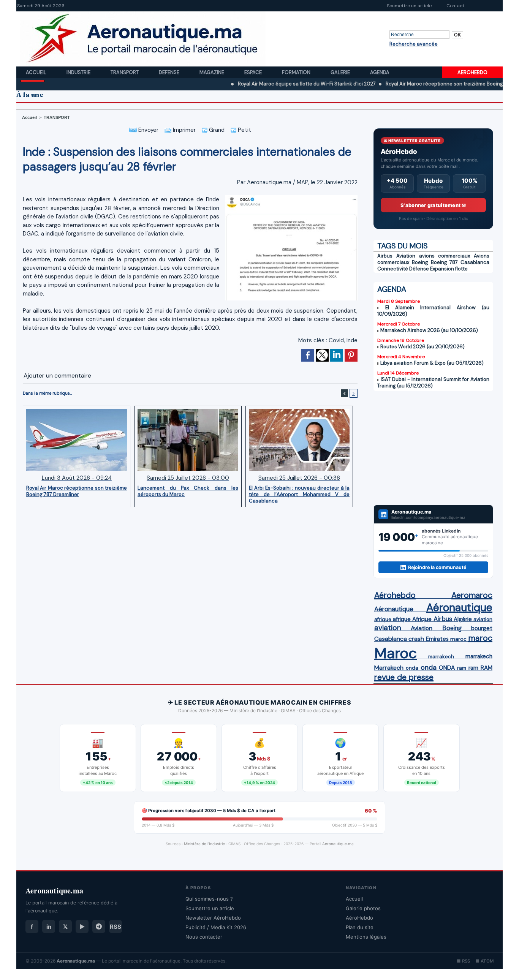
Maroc (395, 653)
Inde (352, 340)
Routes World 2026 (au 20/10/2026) (422, 346)
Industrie (79, 72)
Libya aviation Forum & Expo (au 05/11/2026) (432, 363)
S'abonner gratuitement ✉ (433, 205)
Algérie (463, 619)
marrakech (441, 656)
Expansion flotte (449, 269)
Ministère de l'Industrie (204, 843)
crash (416, 639)
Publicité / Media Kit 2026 (215, 927)
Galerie (341, 72)
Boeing (420, 262)
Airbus (384, 256)
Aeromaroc (471, 595)
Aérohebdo (395, 595)
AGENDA (391, 289)
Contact (455, 6)
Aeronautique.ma (338, 843)
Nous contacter (203, 937)
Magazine (212, 72)
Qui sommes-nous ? (209, 899)
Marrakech (388, 668)
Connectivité (392, 269)
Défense (419, 269)
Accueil (36, 72)
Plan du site (359, 927)
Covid (336, 340)
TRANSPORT (57, 117)
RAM (486, 668)
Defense (169, 72)
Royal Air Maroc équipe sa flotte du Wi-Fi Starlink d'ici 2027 (279, 84)
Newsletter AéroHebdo (213, 918)
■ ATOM (484, 961)
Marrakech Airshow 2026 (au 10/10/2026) (429, 330)
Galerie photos (363, 908)
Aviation (405, 256)
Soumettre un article (409, 6)
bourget (481, 628)
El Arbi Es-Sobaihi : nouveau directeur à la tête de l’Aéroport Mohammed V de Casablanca (299, 494)
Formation (297, 72)
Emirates (437, 639)
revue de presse (404, 677)
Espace (253, 72)
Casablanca (474, 262)
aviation (482, 619)
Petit (243, 130)
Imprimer (183, 130)
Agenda (379, 72)
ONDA (447, 668)
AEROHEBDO (472, 72)
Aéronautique (393, 609)
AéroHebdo (359, 918)
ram (461, 668)
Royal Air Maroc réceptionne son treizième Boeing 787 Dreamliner (435, 84)
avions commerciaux (444, 256)
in (48, 926)
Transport (125, 72)
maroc (458, 639)
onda (412, 668)
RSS (115, 926)
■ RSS (463, 961)
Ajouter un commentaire (57, 375)
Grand (216, 130)
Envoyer (147, 130)
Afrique (422, 619)
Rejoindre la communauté (437, 567)
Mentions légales (366, 937)
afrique (382, 619)
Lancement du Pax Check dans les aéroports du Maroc (188, 491)
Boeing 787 (444, 262)
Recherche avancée (413, 44)
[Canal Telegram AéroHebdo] (98, 926)
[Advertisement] (433, 447)
